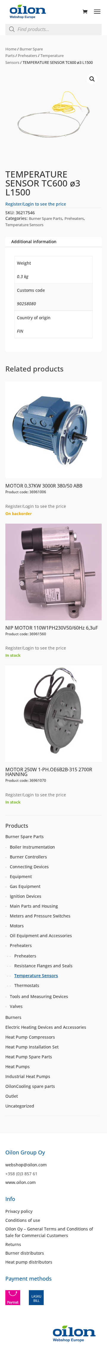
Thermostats (26, 985)
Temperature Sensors (24, 224)
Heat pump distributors (28, 1262)
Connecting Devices (29, 866)
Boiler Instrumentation (32, 847)
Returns (13, 1244)
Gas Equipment (25, 886)
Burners (13, 1017)
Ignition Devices (25, 896)
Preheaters (27, 55)
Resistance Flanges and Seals (43, 966)
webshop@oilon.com (26, 1165)
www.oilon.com (20, 1182)
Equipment (21, 876)
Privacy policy (18, 1211)
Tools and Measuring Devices (39, 996)
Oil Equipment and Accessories (41, 935)
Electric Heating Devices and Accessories (45, 1027)
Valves (16, 1006)
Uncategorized (19, 1106)
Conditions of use (22, 1220)
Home (10, 49)
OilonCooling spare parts (30, 1086)
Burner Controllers (28, 857)
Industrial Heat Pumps (27, 1076)
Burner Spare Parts (45, 218)
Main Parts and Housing (34, 906)
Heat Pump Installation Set (32, 1047)
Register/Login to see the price (35, 204)
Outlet (11, 1096)
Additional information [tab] (33, 241)
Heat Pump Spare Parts (28, 1057)
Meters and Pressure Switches (40, 916)
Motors (17, 926)
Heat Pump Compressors (30, 1037)
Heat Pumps (17, 1066)
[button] (92, 79)
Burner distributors (24, 1253)
